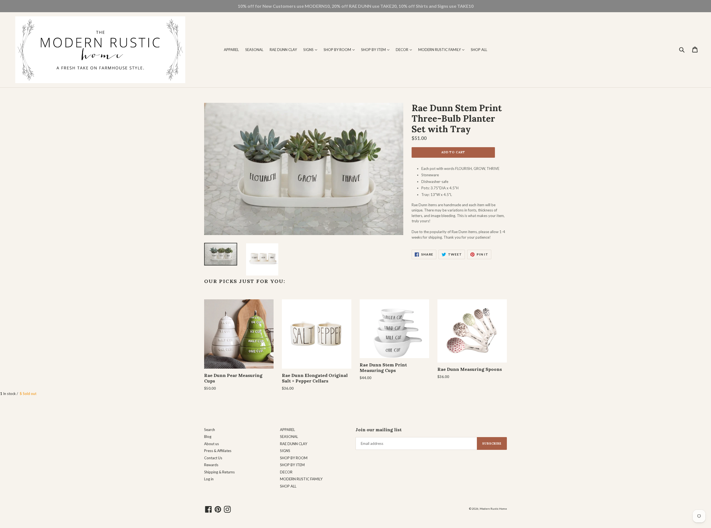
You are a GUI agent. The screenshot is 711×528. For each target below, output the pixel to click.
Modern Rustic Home (493, 508)
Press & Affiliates (217, 450)
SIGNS (311, 49)
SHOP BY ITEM (376, 49)
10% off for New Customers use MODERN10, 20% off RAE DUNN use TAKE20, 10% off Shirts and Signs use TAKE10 (356, 6)
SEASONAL (254, 49)
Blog (207, 436)
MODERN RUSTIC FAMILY (442, 49)
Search (209, 429)
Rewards (211, 465)
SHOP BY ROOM (340, 49)
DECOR (405, 49)
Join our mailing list (379, 429)
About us (211, 444)
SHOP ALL (479, 49)
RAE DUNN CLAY (283, 49)
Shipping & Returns (219, 472)
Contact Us (213, 458)
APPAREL (231, 49)
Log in (209, 479)
